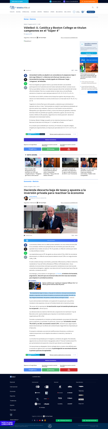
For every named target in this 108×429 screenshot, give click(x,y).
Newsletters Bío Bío (56, 1)
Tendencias (46, 11)
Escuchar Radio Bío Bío (89, 1)
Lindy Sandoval (33, 196)
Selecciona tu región (17, 1)
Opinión (52, 11)
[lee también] (35, 286)
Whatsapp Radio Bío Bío (91, 420)
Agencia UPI (29, 34)
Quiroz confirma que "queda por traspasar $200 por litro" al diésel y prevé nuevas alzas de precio (59, 283)
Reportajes (13, 410)
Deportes (39, 11)
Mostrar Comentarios (50, 139)
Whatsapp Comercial (65, 420)
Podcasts (12, 11)
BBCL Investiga (59, 11)
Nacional (18, 11)
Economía (33, 11)
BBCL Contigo (67, 11)
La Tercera (58, 273)
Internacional (25, 11)
